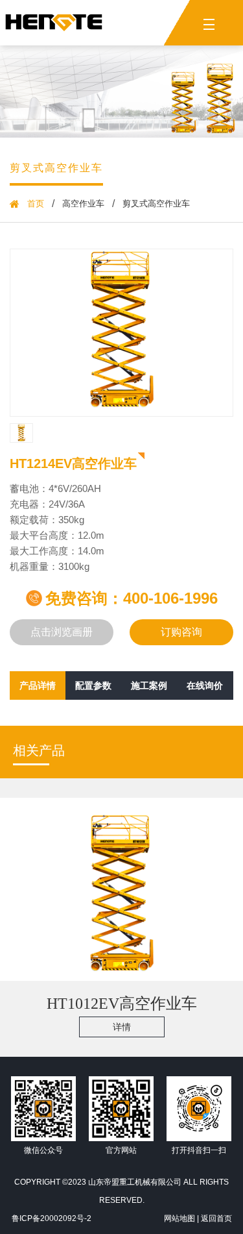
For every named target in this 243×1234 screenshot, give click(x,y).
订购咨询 (181, 631)
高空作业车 (83, 203)
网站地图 (179, 1218)
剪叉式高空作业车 (56, 167)
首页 (35, 203)
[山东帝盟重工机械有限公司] (53, 22)
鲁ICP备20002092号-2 (51, 1218)
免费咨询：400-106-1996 (131, 598)
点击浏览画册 (61, 631)
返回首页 (216, 1218)
